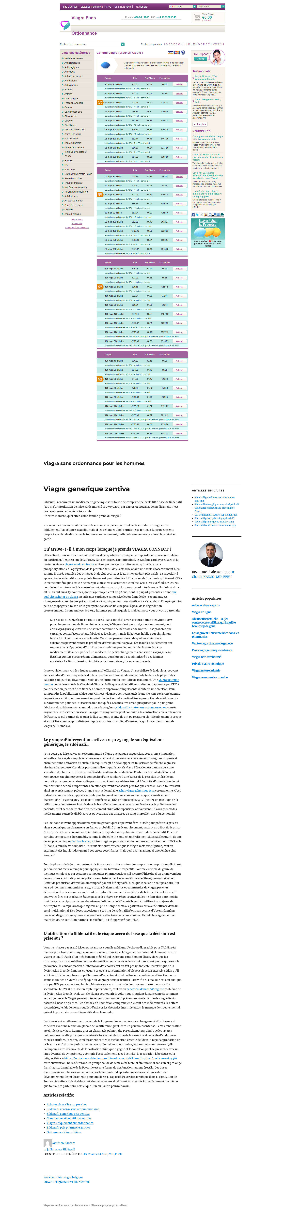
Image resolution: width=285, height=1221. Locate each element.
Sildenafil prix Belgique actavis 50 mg (214, 521)
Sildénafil (69, 1149)
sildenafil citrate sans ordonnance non (141, 707)
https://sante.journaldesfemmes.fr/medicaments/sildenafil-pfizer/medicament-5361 (120, 1058)
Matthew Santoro (63, 1143)
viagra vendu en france (79, 564)
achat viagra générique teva (136, 790)
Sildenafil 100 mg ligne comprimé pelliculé (217, 504)
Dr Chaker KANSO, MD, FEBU (103, 1154)
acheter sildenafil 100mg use (145, 989)
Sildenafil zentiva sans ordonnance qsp (215, 525)
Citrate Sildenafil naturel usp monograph (216, 514)
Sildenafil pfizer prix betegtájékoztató (214, 518)
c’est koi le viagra (81, 841)
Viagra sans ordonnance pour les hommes (94, 463)
